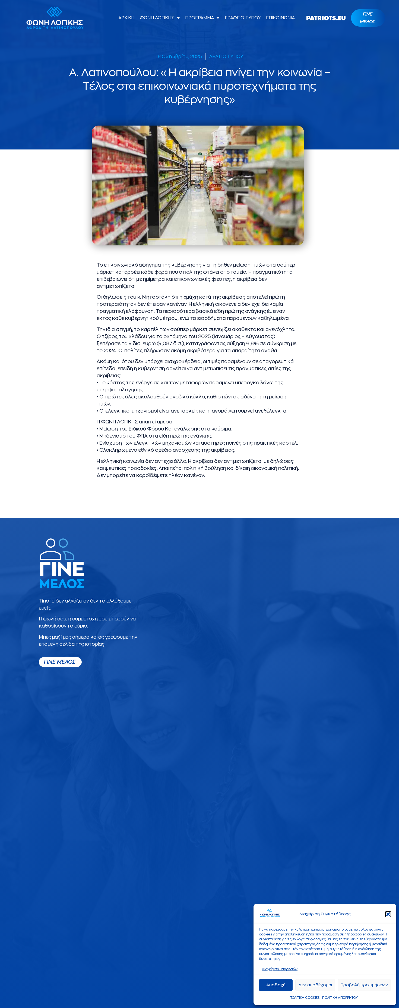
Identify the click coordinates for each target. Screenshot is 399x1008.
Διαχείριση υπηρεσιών (279, 969)
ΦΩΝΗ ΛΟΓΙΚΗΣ (157, 18)
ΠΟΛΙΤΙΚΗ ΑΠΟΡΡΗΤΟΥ (339, 997)
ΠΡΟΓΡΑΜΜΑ (199, 18)
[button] (388, 914)
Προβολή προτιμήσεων (364, 985)
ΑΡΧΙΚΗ (126, 18)
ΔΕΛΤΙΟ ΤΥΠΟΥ (226, 56)
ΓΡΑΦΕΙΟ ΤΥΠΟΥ (243, 18)
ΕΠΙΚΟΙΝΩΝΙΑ (280, 18)
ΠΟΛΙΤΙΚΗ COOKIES (305, 997)
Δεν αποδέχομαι (315, 985)
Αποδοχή (276, 985)
